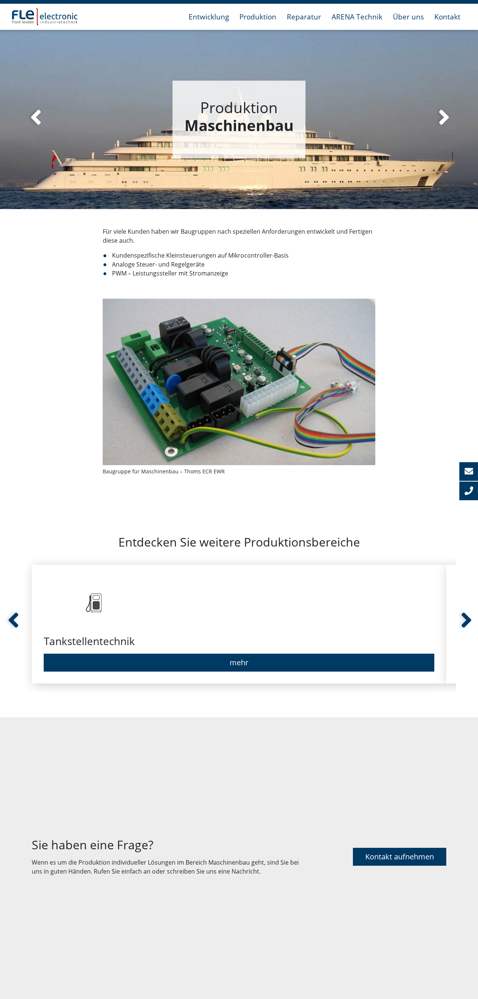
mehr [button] (239, 662)
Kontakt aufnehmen (399, 857)
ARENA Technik (357, 17)
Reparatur (304, 17)
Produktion (257, 17)
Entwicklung (209, 17)
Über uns (408, 17)
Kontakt (447, 17)
